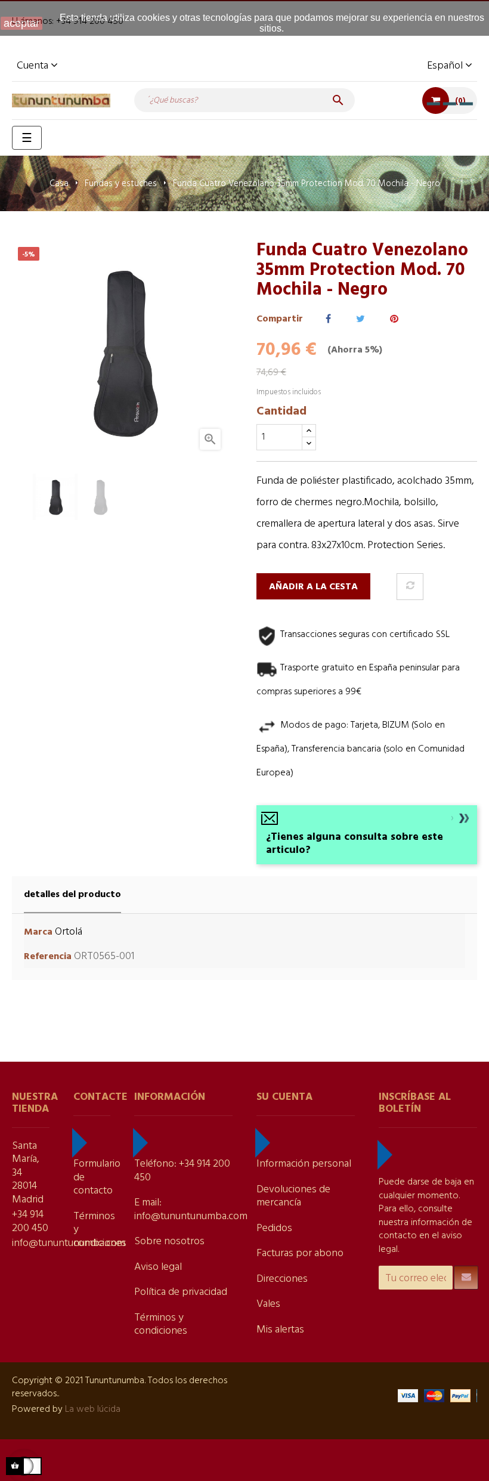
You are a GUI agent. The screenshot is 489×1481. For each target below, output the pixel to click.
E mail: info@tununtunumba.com (190, 1209)
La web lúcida (92, 1409)
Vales (268, 1304)
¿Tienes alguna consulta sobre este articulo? (354, 843)
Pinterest (394, 319)
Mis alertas (280, 1329)
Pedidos (274, 1228)
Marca (38, 932)
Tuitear (360, 319)
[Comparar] (410, 586)
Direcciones (282, 1279)
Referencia (48, 957)
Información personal (303, 1164)
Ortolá (68, 932)
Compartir (328, 319)
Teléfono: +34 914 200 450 (182, 1170)
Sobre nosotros (169, 1241)
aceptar (21, 23)
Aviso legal (158, 1267)
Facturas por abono (299, 1253)
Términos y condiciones (160, 1324)
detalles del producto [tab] (72, 894)
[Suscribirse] (466, 1278)
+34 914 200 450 (30, 1221)
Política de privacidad (180, 1292)
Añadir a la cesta (313, 587)
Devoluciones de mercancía (293, 1196)
